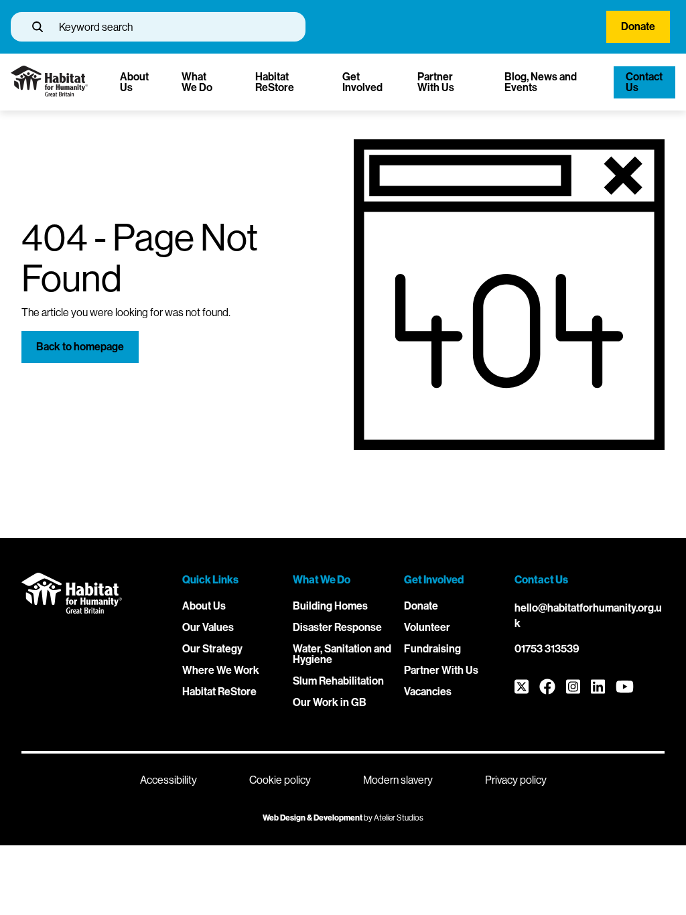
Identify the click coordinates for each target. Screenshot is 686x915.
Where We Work (220, 670)
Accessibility (168, 780)
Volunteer (427, 627)
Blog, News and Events (540, 82)
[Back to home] (49, 92)
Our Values (208, 627)
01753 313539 (546, 648)
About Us (134, 82)
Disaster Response (337, 627)
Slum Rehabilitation (338, 681)
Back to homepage (80, 346)
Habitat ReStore (274, 82)
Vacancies (428, 691)
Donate (638, 26)
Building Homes (330, 606)
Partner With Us (435, 82)
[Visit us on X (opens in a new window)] (521, 688)
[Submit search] (37, 27)
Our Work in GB (329, 702)
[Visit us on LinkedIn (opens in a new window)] (598, 688)
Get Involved (362, 82)
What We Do (197, 82)
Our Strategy (212, 648)
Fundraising (432, 648)
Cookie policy (280, 780)
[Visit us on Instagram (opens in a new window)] (573, 688)
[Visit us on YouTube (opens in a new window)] (625, 688)
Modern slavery (398, 780)
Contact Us (644, 82)
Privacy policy (516, 780)
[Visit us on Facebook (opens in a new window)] (547, 688)
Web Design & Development (312, 818)
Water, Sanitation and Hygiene (342, 654)
